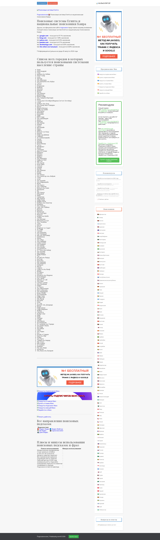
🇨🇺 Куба (99, 352)
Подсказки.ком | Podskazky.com (48, 536)
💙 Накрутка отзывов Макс (105, 80)
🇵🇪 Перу (99, 409)
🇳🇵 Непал (100, 393)
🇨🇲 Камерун (100, 271)
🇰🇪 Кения (100, 324)
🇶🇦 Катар (100, 327)
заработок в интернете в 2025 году (108, 122)
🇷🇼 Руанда (100, 453)
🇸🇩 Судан (100, 475)
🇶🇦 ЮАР (99, 472)
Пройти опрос (74, 536)
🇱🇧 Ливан (100, 356)
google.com (44, 36)
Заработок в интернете (104, 184)
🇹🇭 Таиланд (100, 484)
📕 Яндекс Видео (43, 429)
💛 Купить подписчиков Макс (106, 77)
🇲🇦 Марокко (100, 384)
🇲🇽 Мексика (100, 378)
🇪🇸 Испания (100, 330)
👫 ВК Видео (41, 431)
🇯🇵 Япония (100, 437)
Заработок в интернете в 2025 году (107, 178)
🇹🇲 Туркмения (101, 494)
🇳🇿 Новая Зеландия (103, 396)
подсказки (64, 28)
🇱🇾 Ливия (100, 362)
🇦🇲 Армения (100, 227)
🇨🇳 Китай (100, 343)
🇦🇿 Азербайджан (102, 236)
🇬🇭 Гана (99, 290)
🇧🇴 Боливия (100, 246)
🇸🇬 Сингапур (101, 466)
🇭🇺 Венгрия (100, 258)
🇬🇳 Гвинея (100, 296)
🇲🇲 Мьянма (100, 390)
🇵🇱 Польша (100, 412)
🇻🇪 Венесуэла (101, 261)
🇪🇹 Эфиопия (100, 428)
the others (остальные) (49, 47)
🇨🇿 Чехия (100, 422)
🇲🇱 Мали (99, 371)
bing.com (43, 38)
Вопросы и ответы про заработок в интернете (107, 194)
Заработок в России (103, 188)
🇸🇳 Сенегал (100, 459)
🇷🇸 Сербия (100, 462)
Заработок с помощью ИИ (108, 143)
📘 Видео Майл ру (56, 429)
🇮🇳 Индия (100, 302)
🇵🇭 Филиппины (101, 444)
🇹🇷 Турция (100, 491)
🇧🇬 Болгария (101, 252)
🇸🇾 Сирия (100, 478)
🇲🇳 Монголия (101, 381)
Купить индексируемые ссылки (109, 160)
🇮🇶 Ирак (99, 312)
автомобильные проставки (105, 129)
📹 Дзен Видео (42, 432)
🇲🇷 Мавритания (102, 374)
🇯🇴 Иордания (101, 318)
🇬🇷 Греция (100, 293)
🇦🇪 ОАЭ (99, 403)
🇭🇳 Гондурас (101, 299)
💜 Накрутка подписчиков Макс (106, 74)
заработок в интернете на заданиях (108, 110)
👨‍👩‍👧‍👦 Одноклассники (56, 431)
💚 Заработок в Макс (103, 93)
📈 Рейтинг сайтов (102, 199)
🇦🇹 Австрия (100, 233)
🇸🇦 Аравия (100, 456)
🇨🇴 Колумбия (101, 346)
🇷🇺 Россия (100, 450)
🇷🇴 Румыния (100, 447)
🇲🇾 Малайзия (101, 368)
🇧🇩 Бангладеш (101, 239)
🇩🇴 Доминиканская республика (106, 280)
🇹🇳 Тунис (99, 488)
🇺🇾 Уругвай (100, 503)
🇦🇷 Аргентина (101, 224)
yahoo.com (44, 40)
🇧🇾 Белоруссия (101, 242)
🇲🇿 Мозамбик (101, 387)
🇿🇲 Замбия (100, 337)
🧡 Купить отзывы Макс (104, 84)
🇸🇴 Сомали (100, 469)
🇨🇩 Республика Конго (103, 277)
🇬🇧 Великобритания (103, 255)
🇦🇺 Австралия (101, 230)
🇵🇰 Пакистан (101, 406)
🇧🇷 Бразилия (101, 249)
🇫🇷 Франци (100, 431)
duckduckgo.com (46, 45)
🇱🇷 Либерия (100, 359)
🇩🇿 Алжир (100, 217)
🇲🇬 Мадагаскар (101, 365)
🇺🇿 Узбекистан (101, 510)
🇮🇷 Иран (99, 308)
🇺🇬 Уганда (100, 497)
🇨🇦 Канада (100, 274)
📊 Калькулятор (103, 3)
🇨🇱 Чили (99, 418)
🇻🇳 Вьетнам (100, 264)
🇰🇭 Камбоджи (101, 268)
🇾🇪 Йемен (100, 334)
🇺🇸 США (99, 506)
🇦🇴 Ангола (100, 220)
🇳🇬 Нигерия (100, 400)
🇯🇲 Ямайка (100, 434)
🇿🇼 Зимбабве (101, 340)
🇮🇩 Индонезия (101, 305)
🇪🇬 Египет (100, 283)
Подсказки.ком (42, 15)
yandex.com (44, 42)
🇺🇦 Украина (100, 500)
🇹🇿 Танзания (101, 481)
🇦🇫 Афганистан (101, 214)
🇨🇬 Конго (100, 349)
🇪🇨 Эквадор (100, 425)
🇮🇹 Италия (100, 315)
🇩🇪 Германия (101, 286)
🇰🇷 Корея (100, 440)
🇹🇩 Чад (99, 415)
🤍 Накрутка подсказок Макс (106, 87)
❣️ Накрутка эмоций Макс (105, 90)
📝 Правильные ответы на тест (106, 525)
